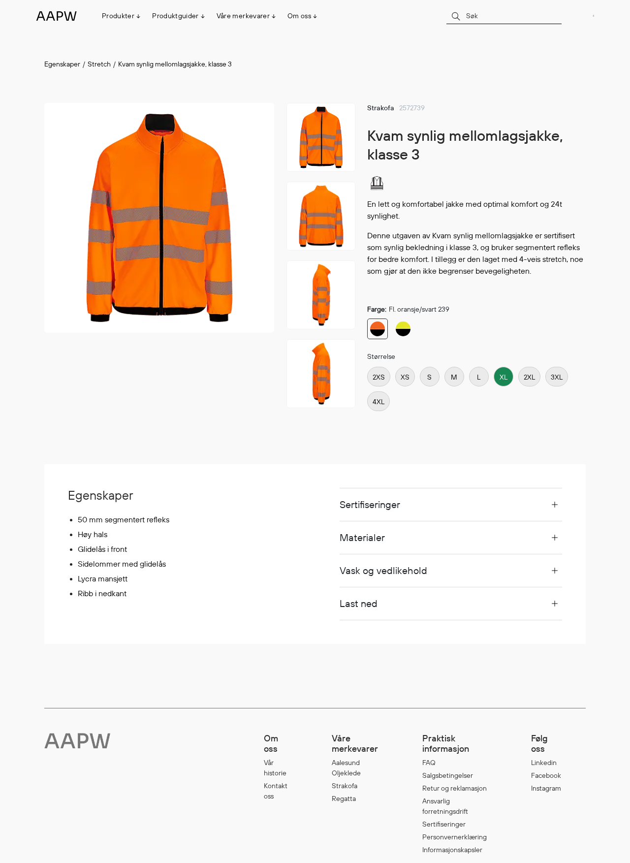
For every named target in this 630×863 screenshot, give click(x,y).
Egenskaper (62, 64)
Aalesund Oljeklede (346, 767)
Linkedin (544, 762)
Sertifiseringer (444, 824)
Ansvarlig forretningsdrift (445, 806)
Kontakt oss (275, 790)
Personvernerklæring (454, 836)
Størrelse (381, 356)
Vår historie (275, 767)
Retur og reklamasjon (454, 788)
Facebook (546, 775)
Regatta (344, 798)
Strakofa (344, 785)
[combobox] (504, 15)
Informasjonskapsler (452, 849)
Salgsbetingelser (447, 775)
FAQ (429, 762)
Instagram (546, 788)
